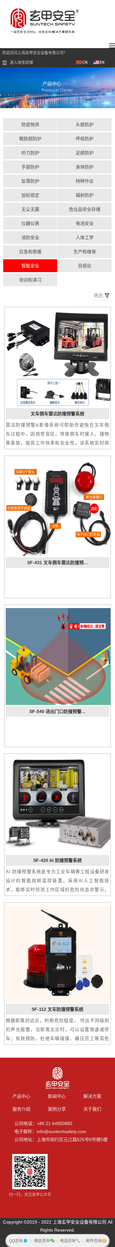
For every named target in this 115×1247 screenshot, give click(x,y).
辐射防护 (85, 195)
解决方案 (92, 1096)
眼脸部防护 (30, 138)
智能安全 (30, 265)
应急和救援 (30, 251)
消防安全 (30, 237)
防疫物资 (30, 124)
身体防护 (85, 166)
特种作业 (85, 181)
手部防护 (30, 166)
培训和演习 (30, 279)
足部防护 (85, 152)
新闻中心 (57, 1096)
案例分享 (57, 1109)
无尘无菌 (30, 209)
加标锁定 (30, 195)
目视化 (84, 265)
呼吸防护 (85, 138)
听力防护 (30, 152)
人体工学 (85, 237)
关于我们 (92, 1109)
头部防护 (85, 124)
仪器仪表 (30, 223)
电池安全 (85, 223)
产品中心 (21, 1096)
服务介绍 (21, 1109)
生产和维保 (84, 251)
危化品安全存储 (84, 209)
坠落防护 (30, 181)
